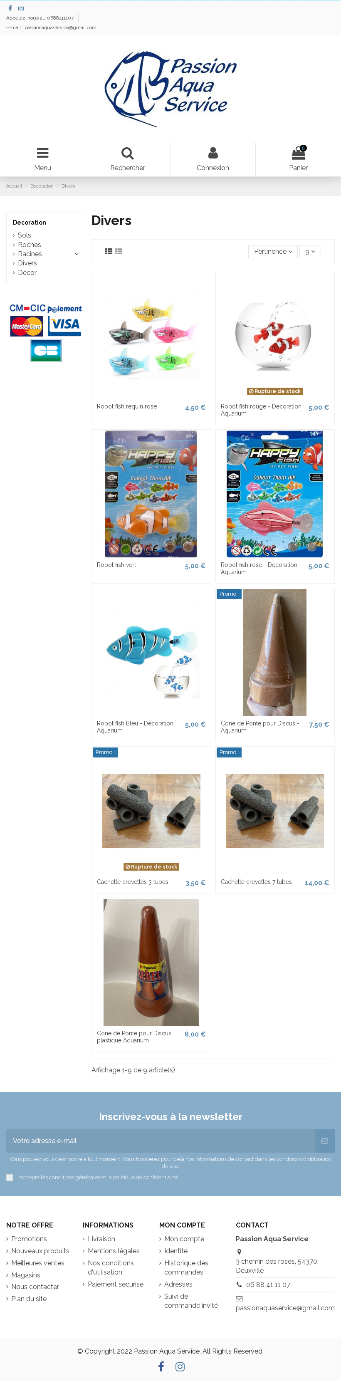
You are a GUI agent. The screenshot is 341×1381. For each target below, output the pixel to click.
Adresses (178, 1284)
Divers (27, 263)
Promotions (29, 1239)
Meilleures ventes (37, 1263)
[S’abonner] (325, 1141)
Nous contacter (35, 1287)
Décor (27, 273)
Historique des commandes (186, 1267)
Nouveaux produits (40, 1251)
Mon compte (184, 1239)
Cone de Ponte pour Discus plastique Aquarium (134, 1037)
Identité (176, 1251)
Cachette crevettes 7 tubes (256, 882)
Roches (29, 245)
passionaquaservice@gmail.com (285, 1308)
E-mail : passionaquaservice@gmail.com (51, 27)
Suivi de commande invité (191, 1300)
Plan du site (29, 1299)
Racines (30, 254)
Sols (24, 235)
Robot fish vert (116, 565)
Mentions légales (114, 1251)
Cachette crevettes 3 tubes (132, 882)
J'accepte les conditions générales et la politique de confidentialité (97, 1177)
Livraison (101, 1239)
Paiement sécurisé (115, 1284)
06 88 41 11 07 (268, 1285)
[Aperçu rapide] (151, 395)
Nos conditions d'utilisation (111, 1267)
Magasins (25, 1275)
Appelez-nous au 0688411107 (40, 18)
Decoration (29, 222)
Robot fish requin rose (127, 406)
